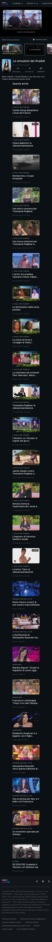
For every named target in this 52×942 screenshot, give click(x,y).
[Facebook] (37, 881)
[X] (49, 881)
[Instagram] (43, 881)
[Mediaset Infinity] (5, 3)
